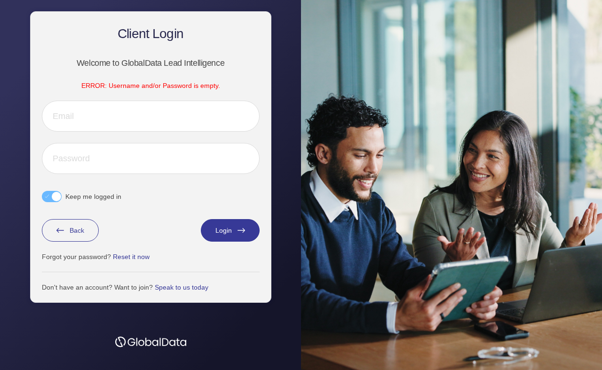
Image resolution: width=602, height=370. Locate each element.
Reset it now (131, 256)
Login (223, 230)
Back (77, 230)
